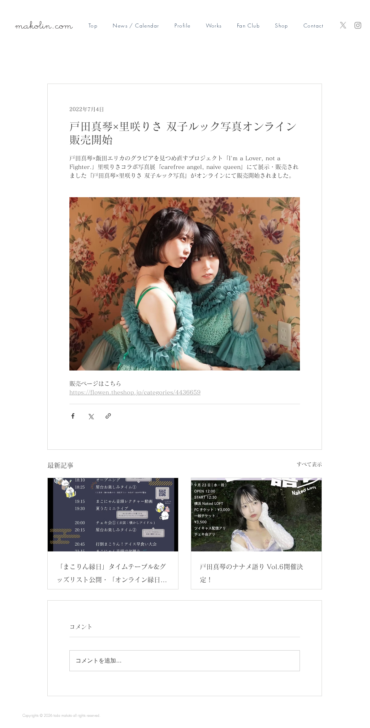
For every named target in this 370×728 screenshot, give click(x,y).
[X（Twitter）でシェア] (90, 415)
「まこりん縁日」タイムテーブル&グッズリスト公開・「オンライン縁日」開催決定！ (111, 574)
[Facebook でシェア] (72, 415)
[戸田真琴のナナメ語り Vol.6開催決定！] (256, 514)
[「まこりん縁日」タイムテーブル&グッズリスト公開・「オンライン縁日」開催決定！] (113, 514)
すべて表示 (309, 464)
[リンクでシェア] (108, 415)
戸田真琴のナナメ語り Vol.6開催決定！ (251, 573)
